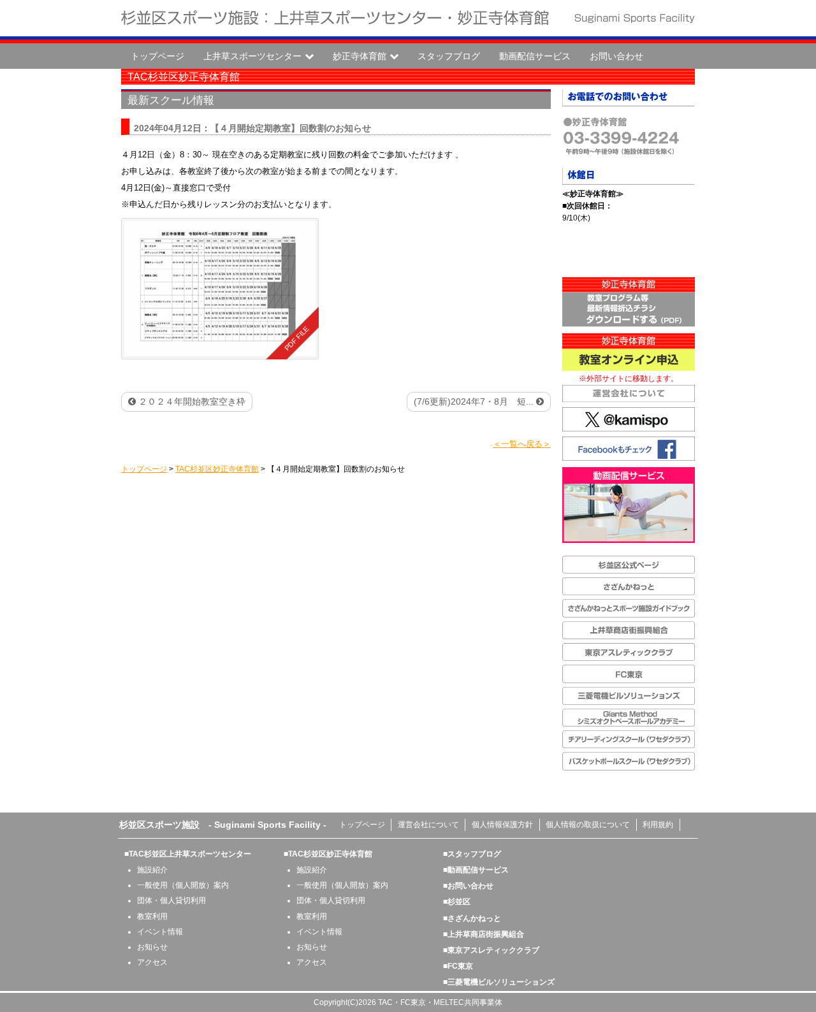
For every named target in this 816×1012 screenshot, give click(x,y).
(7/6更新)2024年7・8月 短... (475, 401)
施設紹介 (152, 869)
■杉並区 (456, 901)
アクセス (152, 962)
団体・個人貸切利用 (171, 900)
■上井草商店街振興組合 (483, 934)
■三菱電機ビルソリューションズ (499, 982)
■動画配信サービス (476, 869)
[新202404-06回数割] (220, 288)
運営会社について (428, 824)
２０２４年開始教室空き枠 (190, 401)
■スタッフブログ (472, 853)
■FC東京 (458, 966)
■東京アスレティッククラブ (491, 950)
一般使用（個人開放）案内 (183, 885)
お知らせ (152, 947)
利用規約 (658, 824)
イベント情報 (160, 931)
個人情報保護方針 (502, 824)
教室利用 (152, 916)
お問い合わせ (616, 56)
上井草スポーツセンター (252, 56)
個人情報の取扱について (588, 824)
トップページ (157, 56)
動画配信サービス (535, 56)
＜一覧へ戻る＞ (522, 444)
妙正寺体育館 (359, 56)
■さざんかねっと (472, 918)
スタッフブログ (449, 56)
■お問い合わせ (468, 885)
